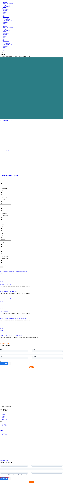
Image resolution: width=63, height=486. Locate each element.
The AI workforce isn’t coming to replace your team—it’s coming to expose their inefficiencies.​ (13, 318)
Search (1, 52)
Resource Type (3, 239)
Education (4, 15)
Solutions (3, 1)
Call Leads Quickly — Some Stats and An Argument (9, 175)
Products (2, 248)
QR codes (4, 7)
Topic (1, 203)
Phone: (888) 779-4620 (5, 437)
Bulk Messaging (7, 5)
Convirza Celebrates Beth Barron (6, 120)
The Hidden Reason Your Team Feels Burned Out (7, 284)
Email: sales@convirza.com (5, 439)
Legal (4, 13)
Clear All (1, 267)
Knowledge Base (5, 22)
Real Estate (4, 38)
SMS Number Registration (7, 18)
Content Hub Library (6, 17)
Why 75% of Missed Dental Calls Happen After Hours (7, 298)
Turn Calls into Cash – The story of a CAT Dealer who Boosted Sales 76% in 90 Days (11, 335)
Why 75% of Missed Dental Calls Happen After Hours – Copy (8, 291)
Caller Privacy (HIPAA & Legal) (7, 20)
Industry (3, 8)
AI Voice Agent (5, 28)
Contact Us (4, 23)
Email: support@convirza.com (6, 438)
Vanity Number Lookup (6, 19)
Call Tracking (5, 2)
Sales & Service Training (6, 6)
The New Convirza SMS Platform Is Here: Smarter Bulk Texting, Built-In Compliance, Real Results (13, 271)
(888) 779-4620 (4, 48)
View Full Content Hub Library (4, 343)
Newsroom (4, 21)
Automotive (5, 10)
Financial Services (5, 12)
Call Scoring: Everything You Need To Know (8, 150)
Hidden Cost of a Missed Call (4, 311)
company (1, 430)
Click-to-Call (2, 330)
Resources (3, 16)
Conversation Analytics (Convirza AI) (8, 3)
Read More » (2, 151)
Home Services (5, 11)
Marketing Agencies (6, 9)
